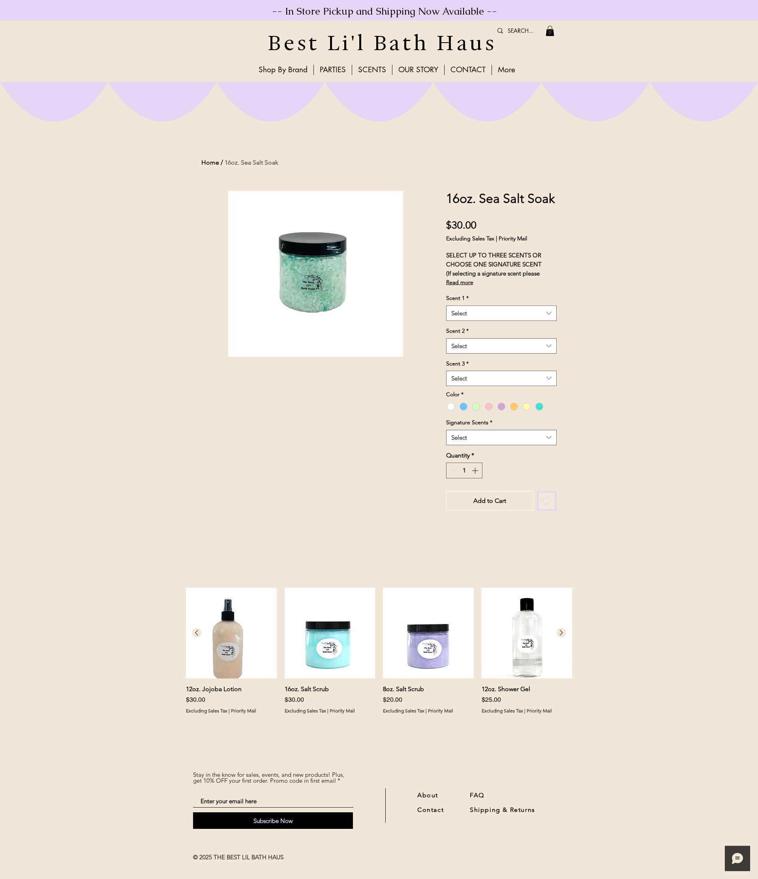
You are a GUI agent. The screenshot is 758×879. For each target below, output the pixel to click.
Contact (430, 809)
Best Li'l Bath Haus (382, 43)
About (427, 795)
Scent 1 (457, 298)
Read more (459, 282)
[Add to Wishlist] (547, 501)
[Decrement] (452, 470)
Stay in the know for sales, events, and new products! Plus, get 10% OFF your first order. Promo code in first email (268, 777)
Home (210, 162)
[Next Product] (561, 632)
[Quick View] (231, 633)
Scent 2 (457, 330)
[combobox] (501, 313)
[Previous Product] (196, 632)
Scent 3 (457, 363)
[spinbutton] (464, 470)
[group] (379, 655)
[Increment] (475, 470)
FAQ (477, 795)
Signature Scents (469, 422)
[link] (550, 31)
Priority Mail (513, 238)
